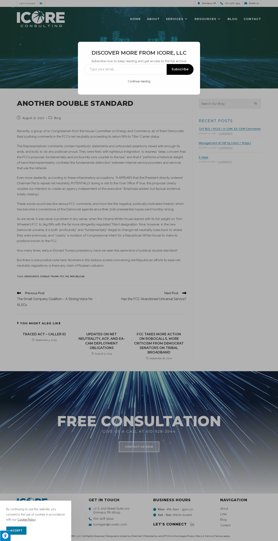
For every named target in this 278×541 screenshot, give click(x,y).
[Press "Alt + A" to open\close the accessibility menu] (5, 535)
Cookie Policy (27, 519)
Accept (16, 530)
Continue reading (139, 81)
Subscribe (180, 69)
